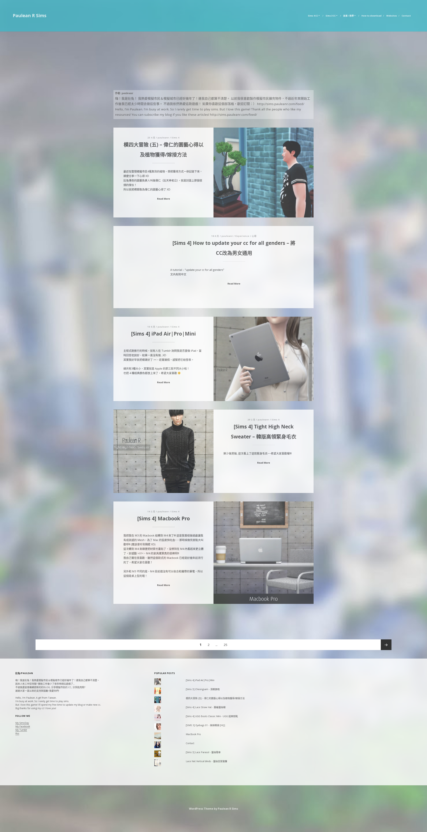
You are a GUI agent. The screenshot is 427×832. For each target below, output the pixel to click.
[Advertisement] (213, 56)
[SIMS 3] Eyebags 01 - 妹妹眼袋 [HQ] (205, 725)
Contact (406, 15)
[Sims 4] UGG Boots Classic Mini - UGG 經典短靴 (212, 716)
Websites (391, 15)
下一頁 (386, 644)
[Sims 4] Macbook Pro (163, 518)
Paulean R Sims (29, 15)
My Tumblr (21, 729)
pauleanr (163, 137)
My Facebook (22, 726)
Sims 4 (175, 137)
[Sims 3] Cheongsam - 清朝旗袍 (203, 689)
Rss (17, 733)
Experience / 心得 (246, 235)
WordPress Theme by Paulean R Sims (213, 808)
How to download (371, 15)
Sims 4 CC (313, 15)
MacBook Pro (193, 734)
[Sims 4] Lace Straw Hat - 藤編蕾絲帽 (206, 707)
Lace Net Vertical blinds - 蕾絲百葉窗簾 (206, 761)
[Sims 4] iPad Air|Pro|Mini (163, 333)
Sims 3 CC (331, 15)
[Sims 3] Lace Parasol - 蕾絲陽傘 (203, 752)
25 (225, 646)
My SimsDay (22, 722)
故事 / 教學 (348, 15)
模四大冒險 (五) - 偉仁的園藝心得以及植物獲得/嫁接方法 (215, 698)
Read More (163, 198)
